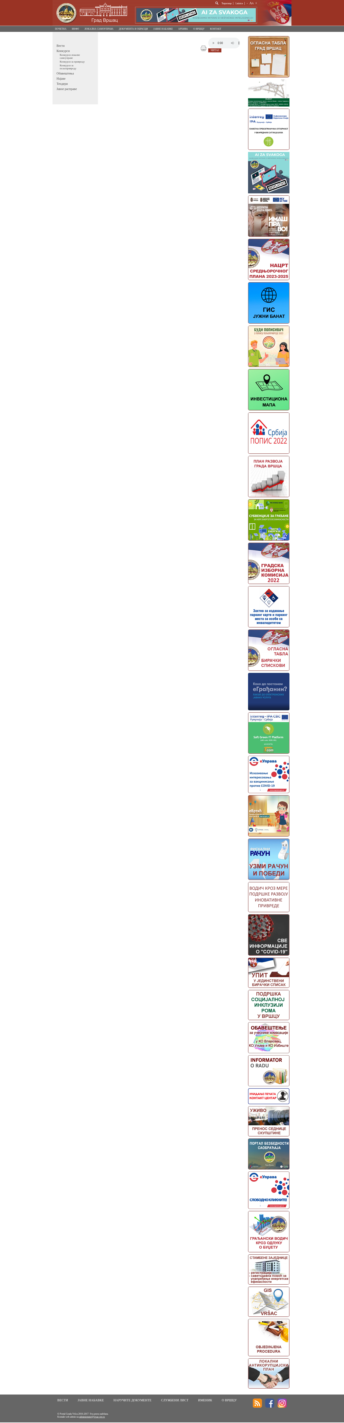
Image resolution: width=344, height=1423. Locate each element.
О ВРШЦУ (199, 28)
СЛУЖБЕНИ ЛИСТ (175, 1400)
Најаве (61, 78)
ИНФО (75, 28)
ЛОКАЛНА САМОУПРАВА (98, 28)
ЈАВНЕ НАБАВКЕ (163, 28)
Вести (61, 45)
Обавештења (65, 73)
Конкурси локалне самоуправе (70, 56)
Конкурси (63, 51)
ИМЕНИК (205, 1400)
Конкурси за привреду (72, 61)
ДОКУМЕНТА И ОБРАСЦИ (133, 28)
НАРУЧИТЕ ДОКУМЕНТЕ (132, 1400)
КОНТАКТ (215, 28)
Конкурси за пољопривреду (68, 67)
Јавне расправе (67, 89)
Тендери (62, 83)
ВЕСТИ (62, 1400)
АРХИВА (183, 28)
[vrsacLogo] (91, 25)
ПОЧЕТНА (60, 28)
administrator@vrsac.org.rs (92, 1416)
